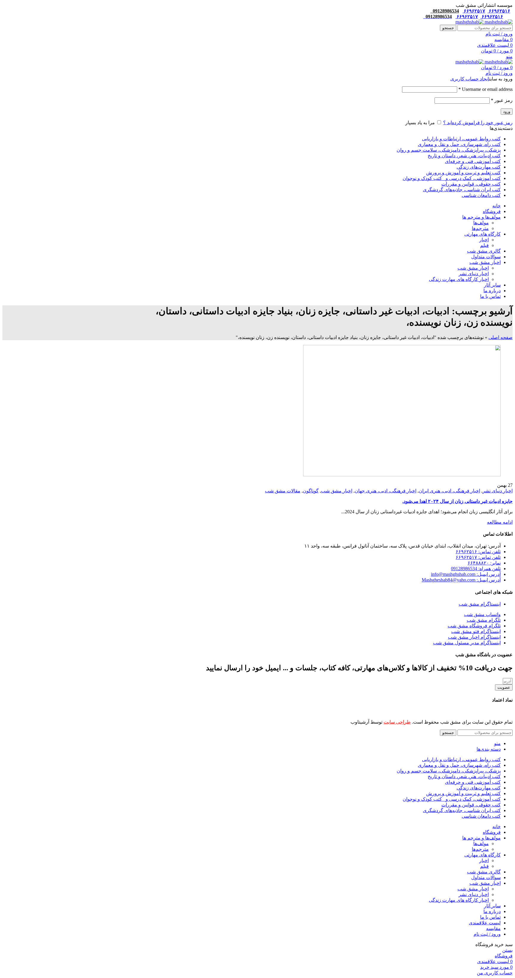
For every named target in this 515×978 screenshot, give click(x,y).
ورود (506, 111)
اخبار (484, 239)
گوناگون (311, 490)
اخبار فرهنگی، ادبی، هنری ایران (449, 490)
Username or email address (485, 89)
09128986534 (444, 10)
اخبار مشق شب (473, 267)
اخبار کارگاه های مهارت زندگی (459, 279)
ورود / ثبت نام (487, 934)
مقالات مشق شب (282, 490)
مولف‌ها (481, 222)
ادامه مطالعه (500, 522)
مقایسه (493, 928)
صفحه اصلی (500, 337)
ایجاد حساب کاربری (469, 78)
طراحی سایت (397, 721)
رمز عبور (502, 100)
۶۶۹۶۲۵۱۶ (499, 10)
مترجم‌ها (480, 228)
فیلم (484, 245)
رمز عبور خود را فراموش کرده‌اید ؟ (478, 122)
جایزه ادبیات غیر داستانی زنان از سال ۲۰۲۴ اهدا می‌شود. (457, 501)
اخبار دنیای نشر (474, 273)
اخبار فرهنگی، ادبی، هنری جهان (385, 490)
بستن (507, 950)
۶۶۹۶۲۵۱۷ (474, 10)
